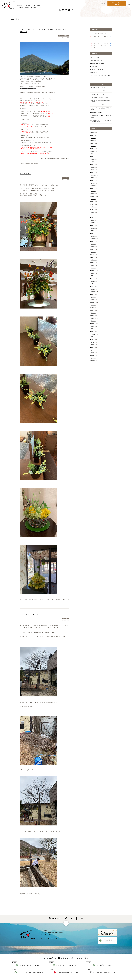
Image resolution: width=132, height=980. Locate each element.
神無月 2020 (94, 291)
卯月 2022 (93, 244)
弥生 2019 (93, 342)
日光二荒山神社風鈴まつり (98, 87)
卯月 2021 (93, 275)
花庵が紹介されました (96, 60)
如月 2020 (93, 313)
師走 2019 (93, 318)
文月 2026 (93, 132)
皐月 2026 (93, 135)
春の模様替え (25, 174)
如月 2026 (93, 140)
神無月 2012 (94, 360)
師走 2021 (93, 254)
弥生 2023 (93, 215)
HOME (12, 19)
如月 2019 (93, 344)
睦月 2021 (93, 283)
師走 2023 (93, 191)
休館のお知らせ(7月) (97, 94)
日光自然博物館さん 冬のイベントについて (101, 116)
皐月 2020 (93, 305)
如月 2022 (93, 249)
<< (96, 33)
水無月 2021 (94, 270)
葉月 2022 (93, 233)
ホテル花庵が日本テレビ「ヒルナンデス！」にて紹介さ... (101, 121)
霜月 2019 (93, 321)
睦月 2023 (93, 220)
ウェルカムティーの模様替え (99, 104)
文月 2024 (93, 183)
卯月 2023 (93, 212)
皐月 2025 (93, 164)
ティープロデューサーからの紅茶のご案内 (100, 76)
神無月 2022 (94, 222)
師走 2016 (93, 358)
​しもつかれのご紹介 (97, 112)
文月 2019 (93, 331)
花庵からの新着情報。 (97, 63)
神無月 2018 (94, 355)
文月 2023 (93, 204)
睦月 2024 (93, 188)
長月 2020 (93, 294)
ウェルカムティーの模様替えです (100, 97)
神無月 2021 (94, 260)
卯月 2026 (93, 138)
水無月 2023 (94, 207)
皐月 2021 (93, 273)
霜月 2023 (93, 193)
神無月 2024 (94, 175)
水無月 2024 (94, 185)
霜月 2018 (93, 350)
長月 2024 (93, 177)
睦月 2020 (93, 315)
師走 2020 (93, 286)
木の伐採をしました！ (29, 614)
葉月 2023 (93, 201)
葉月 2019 (93, 328)
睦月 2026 (93, 143)
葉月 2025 (93, 156)
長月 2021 (93, 262)
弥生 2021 (93, 278)
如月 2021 (93, 281)
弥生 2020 (93, 310)
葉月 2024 (93, 180)
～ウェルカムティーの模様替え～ (100, 91)
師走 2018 (93, 352)
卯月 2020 (93, 307)
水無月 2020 (94, 302)
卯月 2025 (93, 167)
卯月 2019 (93, 339)
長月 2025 (93, 154)
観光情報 (94, 72)
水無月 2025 (94, 162)
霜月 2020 (93, 289)
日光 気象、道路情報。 (97, 69)
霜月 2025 (93, 148)
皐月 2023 (93, 209)
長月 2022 (93, 230)
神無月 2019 (94, 323)
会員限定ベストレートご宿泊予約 (117, 3)
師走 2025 (93, 146)
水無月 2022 (94, 238)
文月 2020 (93, 299)
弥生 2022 (93, 246)
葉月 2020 (93, 297)
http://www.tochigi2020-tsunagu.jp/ (28, 88)
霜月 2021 (93, 257)
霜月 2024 (93, 172)
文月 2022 (93, 236)
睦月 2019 (93, 347)
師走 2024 (93, 169)
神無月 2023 (94, 196)
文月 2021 (93, 268)
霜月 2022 (93, 228)
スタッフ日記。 (95, 66)
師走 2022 (93, 225)
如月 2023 (93, 217)
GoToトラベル (95, 57)
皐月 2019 (93, 336)
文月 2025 (93, 159)
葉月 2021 (93, 265)
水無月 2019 (94, 334)
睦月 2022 (93, 252)
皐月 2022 (93, 241)
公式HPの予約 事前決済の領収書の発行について (101, 101)
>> (105, 33)
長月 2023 (93, 199)
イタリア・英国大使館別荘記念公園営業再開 (101, 108)
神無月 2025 (94, 151)
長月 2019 (93, 326)
